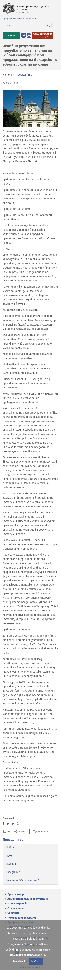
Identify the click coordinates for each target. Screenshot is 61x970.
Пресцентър (24, 74)
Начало (7, 74)
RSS (8, 831)
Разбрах (36, 961)
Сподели (21, 831)
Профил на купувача (13, 18)
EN (37, 18)
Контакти (30, 18)
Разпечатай (42, 831)
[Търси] (49, 25)
